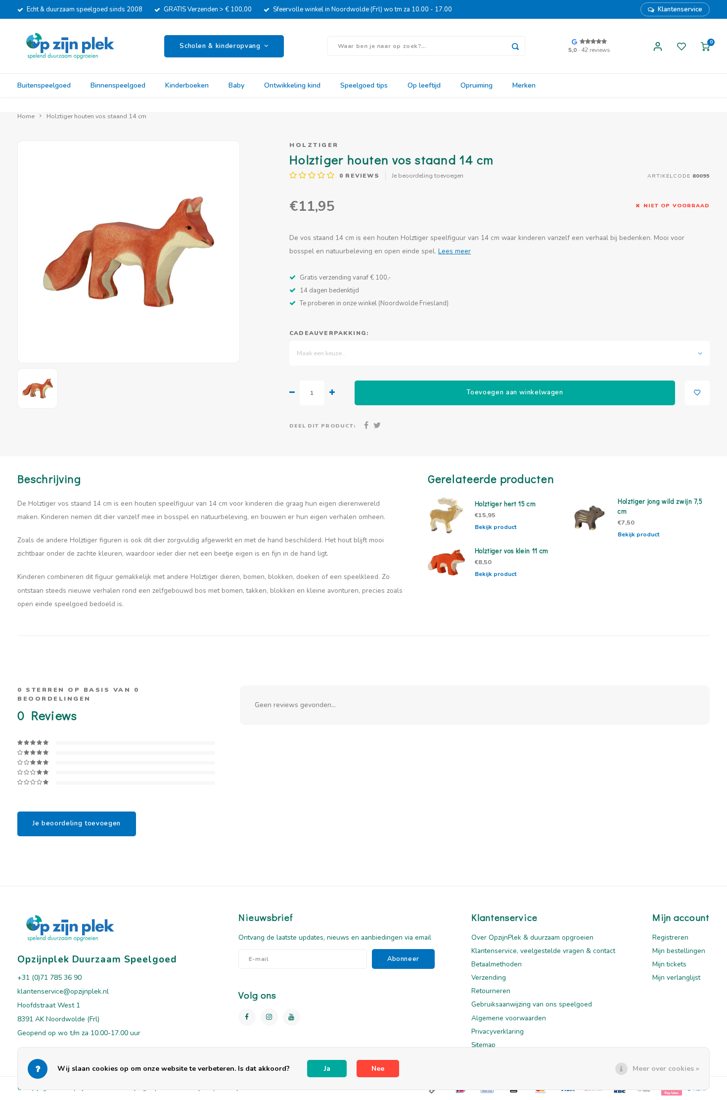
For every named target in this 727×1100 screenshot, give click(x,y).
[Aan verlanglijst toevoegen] (697, 393)
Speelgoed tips (364, 85)
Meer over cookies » (666, 1068)
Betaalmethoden (496, 964)
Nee (377, 1068)
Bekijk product (495, 527)
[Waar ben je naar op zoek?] (515, 46)
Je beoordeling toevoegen (427, 176)
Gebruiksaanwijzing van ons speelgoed (531, 1004)
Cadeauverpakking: (329, 333)
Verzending (488, 977)
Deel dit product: (322, 426)
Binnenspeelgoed (118, 85)
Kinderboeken (187, 85)
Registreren (670, 937)
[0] (705, 46)
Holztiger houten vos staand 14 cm (96, 116)
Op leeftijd (424, 85)
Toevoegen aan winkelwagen (514, 392)
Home (26, 116)
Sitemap (483, 1045)
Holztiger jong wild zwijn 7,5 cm (660, 506)
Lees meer (454, 251)
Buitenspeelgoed (44, 85)
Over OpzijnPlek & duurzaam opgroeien (532, 937)
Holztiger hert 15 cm (505, 503)
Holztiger (314, 145)
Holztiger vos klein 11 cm (512, 550)
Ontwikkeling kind (292, 85)
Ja (327, 1068)
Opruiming (476, 85)
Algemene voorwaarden (508, 1018)
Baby (236, 85)
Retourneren (490, 991)
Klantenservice (680, 9)
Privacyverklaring (497, 1031)
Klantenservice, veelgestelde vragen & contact (543, 951)
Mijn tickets (669, 964)
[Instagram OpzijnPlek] (269, 1017)
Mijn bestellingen (678, 951)
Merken (524, 85)
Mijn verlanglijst (676, 977)
